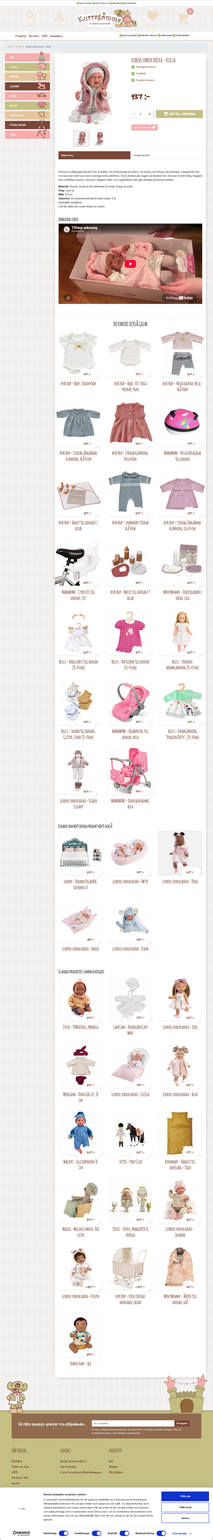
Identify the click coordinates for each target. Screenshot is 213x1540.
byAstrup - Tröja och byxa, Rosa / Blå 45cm (182, 386)
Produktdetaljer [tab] (141, 155)
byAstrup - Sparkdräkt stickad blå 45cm (130, 525)
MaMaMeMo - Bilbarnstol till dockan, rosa (130, 734)
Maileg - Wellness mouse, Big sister (80, 1231)
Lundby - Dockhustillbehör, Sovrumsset (81, 884)
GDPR (15, 1472)
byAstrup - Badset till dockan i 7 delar (78, 525)
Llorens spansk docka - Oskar (130, 948)
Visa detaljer (179, 1533)
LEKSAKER (14, 86)
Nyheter (113, 1467)
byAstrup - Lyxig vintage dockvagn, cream (130, 1299)
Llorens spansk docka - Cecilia (130, 1094)
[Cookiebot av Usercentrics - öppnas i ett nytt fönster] (21, 1533)
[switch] (96, 1533)
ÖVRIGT (13, 134)
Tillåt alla (185, 1496)
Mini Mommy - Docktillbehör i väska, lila (182, 595)
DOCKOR (13, 67)
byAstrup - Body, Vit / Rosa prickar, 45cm (130, 386)
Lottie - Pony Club (130, 1161)
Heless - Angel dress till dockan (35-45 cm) (78, 664)
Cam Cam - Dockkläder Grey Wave (130, 1030)
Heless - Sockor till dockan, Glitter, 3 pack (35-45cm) (78, 734)
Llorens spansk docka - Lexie (180, 1027)
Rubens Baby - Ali (80, 1363)
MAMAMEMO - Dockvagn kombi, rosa (130, 803)
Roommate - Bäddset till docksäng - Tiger (180, 1164)
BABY (12, 57)
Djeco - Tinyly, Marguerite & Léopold (130, 1231)
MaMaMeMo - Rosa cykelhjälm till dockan (182, 455)
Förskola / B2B (20, 1478)
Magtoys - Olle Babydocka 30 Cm (80, 1164)
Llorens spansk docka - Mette (130, 881)
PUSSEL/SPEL (17, 115)
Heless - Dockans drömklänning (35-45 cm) (182, 664)
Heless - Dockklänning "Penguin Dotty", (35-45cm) (182, 734)
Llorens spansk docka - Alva (180, 1094)
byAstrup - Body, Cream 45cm (78, 383)
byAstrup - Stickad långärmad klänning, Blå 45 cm (78, 455)
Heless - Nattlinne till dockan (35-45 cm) (130, 664)
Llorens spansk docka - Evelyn (80, 1296)
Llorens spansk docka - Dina (180, 881)
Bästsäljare (115, 1472)
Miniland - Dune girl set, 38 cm (80, 1097)
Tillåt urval (185, 1507)
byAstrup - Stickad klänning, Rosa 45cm (130, 455)
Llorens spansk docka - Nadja (80, 948)
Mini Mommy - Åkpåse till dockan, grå (180, 1299)
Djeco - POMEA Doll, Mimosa (80, 1027)
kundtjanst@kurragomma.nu (86, 1472)
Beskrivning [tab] (67, 155)
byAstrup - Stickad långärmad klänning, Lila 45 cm (182, 525)
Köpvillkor (17, 1461)
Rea (111, 1461)
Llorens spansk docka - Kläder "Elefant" (78, 803)
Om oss (16, 1483)
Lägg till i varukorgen (179, 113)
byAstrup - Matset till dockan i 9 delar (130, 595)
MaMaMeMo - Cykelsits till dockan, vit (78, 595)
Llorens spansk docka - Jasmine (180, 1231)
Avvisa (185, 1518)
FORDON (13, 96)
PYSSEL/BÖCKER (18, 125)
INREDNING (14, 76)
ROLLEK (13, 105)
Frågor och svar (20, 1467)
